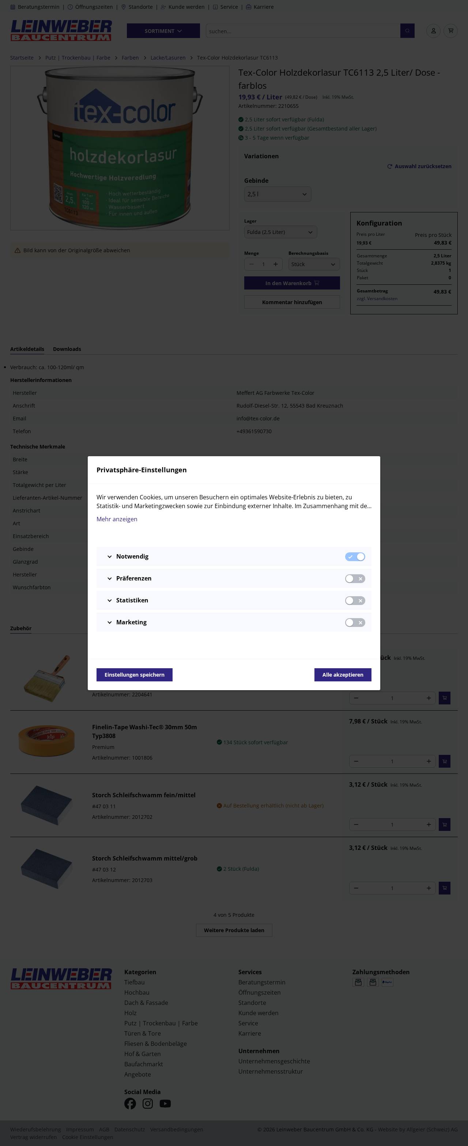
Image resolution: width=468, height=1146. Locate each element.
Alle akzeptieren (342, 674)
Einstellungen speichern (135, 674)
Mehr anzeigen (117, 519)
